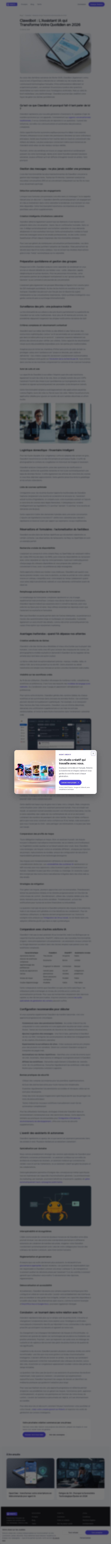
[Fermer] (93, 753)
